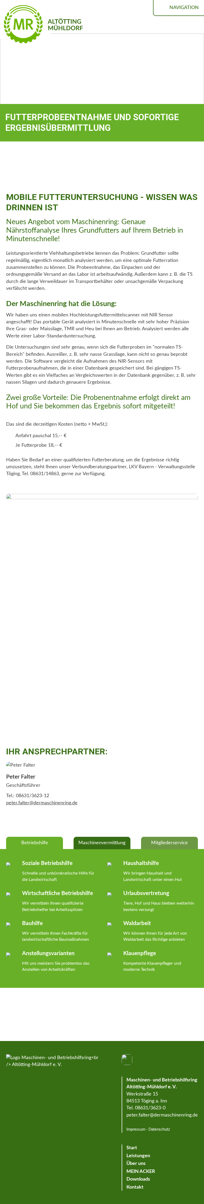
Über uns (136, 1163)
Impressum (135, 1129)
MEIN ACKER (140, 1171)
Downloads (138, 1179)
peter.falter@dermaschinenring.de (42, 802)
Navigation (184, 7)
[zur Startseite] (53, 1061)
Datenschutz (159, 1129)
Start (131, 1147)
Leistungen (138, 1155)
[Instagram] (127, 1059)
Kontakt (134, 1187)
